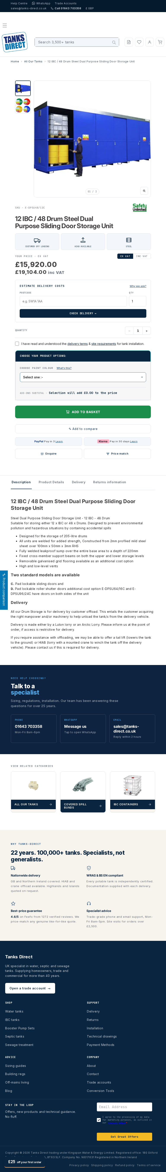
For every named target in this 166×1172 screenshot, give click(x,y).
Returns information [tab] (109, 482)
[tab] (23, 88)
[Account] (149, 42)
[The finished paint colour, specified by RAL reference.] (64, 368)
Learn (59, 441)
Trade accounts (99, 1082)
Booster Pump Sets (20, 1028)
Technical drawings (102, 1036)
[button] (5, 25)
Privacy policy (79, 1165)
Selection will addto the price (83, 393)
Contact (93, 1074)
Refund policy (125, 1165)
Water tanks (14, 1011)
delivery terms (77, 344)
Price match (120, 453)
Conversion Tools (100, 1091)
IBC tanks (12, 1020)
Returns (93, 1020)
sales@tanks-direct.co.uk (28, 8)
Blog (8, 1091)
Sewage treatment (19, 1045)
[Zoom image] (144, 191)
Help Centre (19, 3)
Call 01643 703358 (68, 8)
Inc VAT (142, 256)
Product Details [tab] (51, 482)
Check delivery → (83, 313)
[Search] (114, 42)
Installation (95, 1028)
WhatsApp (43, 3)
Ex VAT (125, 256)
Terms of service (149, 1165)
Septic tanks (14, 1036)
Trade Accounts (66, 3)
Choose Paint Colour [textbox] (63, 368)
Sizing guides (15, 1066)
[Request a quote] (128, 42)
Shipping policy (102, 1165)
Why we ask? (138, 286)
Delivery (93, 1011)
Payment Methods (101, 1045)
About (91, 1066)
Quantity (21, 330)
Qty (131, 292)
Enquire (51, 453)
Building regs (15, 1074)
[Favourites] (139, 42)
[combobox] (77, 42)
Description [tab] (21, 482)
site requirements (103, 344)
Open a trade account (30, 988)
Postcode (25, 292)
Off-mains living (17, 1082)
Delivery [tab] (79, 482)
